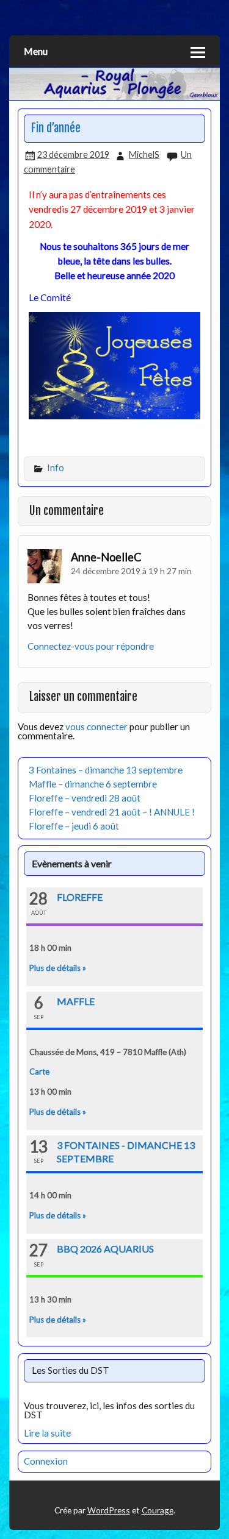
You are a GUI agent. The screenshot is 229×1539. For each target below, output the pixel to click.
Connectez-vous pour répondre (90, 646)
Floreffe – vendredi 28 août (84, 797)
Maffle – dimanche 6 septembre (93, 783)
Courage (157, 1510)
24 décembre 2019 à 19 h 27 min (131, 571)
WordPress (108, 1510)
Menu (36, 51)
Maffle (76, 1001)
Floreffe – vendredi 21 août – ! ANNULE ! (112, 811)
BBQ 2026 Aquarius (105, 1248)
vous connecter (96, 726)
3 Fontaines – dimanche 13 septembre (106, 769)
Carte (39, 1071)
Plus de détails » (57, 968)
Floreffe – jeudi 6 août (74, 825)
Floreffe (80, 897)
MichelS (144, 154)
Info (55, 468)
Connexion (46, 1460)
